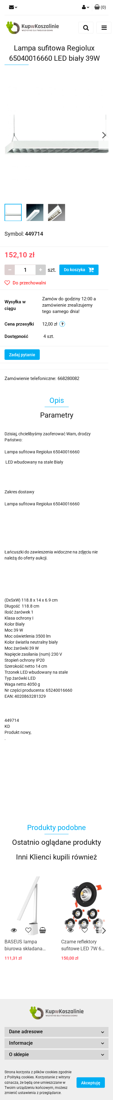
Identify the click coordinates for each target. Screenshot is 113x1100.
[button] (100, 7)
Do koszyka (75, 269)
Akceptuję (90, 1082)
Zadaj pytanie (22, 354)
